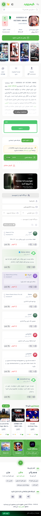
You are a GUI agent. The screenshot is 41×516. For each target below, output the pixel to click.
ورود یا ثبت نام (3, 4)
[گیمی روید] (29, 4)
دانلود (20, 128)
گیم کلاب (35, 485)
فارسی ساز (9, 481)
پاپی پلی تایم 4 (33, 481)
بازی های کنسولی (21, 481)
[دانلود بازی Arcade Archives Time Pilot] (32, 423)
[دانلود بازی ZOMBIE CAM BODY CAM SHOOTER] (18, 423)
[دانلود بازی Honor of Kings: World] (5, 448)
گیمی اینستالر (28, 150)
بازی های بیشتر (32, 453)
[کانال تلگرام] (28, 497)
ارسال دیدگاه (8, 225)
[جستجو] (37, 9)
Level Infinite (33, 74)
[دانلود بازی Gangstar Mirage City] (18, 448)
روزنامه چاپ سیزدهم (23, 485)
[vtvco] (20, 513)
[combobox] (30, 213)
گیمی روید (21, 507)
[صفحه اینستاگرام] (20, 497)
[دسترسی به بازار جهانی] (20, 181)
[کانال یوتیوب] (12, 497)
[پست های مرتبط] (6, 405)
